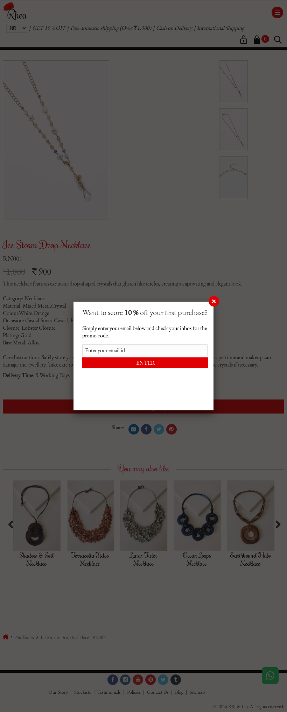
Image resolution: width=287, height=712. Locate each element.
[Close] (213, 301)
